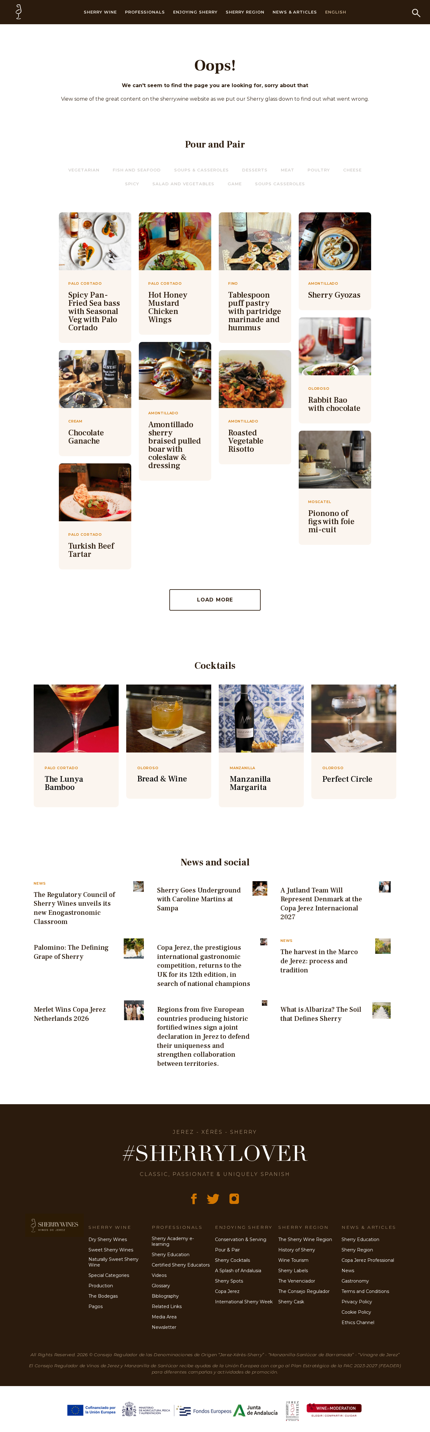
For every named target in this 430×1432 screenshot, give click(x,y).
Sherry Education (171, 1254)
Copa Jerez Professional (368, 1260)
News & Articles (295, 11)
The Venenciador (296, 1281)
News (348, 1270)
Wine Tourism (293, 1260)
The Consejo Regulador (304, 1291)
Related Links (167, 1306)
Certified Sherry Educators (181, 1265)
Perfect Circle (347, 779)
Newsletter (164, 1327)
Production (100, 1286)
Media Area (164, 1317)
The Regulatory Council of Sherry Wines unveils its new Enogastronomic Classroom (74, 908)
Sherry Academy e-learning (173, 1241)
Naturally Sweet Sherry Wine (113, 1262)
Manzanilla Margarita (250, 783)
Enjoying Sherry (195, 11)
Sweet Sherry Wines (110, 1250)
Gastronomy (355, 1281)
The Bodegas (103, 1296)
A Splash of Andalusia (238, 1270)
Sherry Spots (229, 1281)
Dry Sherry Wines (107, 1239)
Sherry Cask (291, 1302)
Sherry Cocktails (232, 1260)
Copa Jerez (227, 1291)
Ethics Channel (358, 1322)
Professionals (145, 11)
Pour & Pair (227, 1250)
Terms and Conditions (365, 1291)
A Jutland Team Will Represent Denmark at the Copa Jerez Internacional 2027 (321, 904)
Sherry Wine (100, 11)
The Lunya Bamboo (64, 783)
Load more (215, 600)
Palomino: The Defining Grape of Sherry (71, 952)
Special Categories (108, 1275)
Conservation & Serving (240, 1239)
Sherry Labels (293, 1270)
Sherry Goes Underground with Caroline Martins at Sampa (199, 899)
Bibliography (165, 1296)
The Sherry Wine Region (305, 1239)
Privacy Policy (357, 1302)
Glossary (161, 1286)
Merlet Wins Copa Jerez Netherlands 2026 (70, 1014)
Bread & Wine (162, 779)
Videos (159, 1275)
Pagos (95, 1306)
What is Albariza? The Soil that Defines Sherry (320, 1014)
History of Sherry (296, 1250)
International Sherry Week (244, 1302)
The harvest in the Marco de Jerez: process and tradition (319, 961)
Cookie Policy (356, 1312)
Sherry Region (245, 11)
